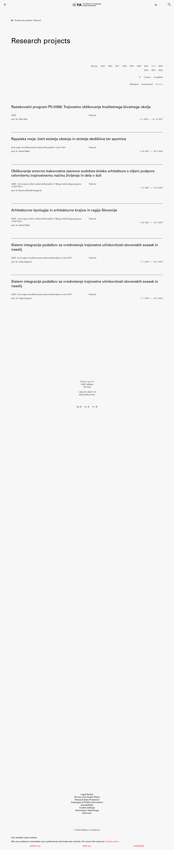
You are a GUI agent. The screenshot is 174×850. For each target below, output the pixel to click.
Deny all (87, 846)
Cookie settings (87, 807)
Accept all (35, 846)
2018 (124, 66)
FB (78, 406)
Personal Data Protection (87, 799)
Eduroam (87, 812)
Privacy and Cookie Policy (87, 796)
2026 (160, 70)
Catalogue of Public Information (87, 802)
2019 (132, 66)
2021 (146, 66)
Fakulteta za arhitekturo (90, 829)
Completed (158, 77)
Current (147, 77)
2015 (103, 66)
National (159, 84)
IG (85, 406)
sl (156, 4)
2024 (146, 70)
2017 (117, 66)
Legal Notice (87, 794)
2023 (160, 66)
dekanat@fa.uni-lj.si (87, 394)
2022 (153, 66)
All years (94, 66)
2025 (153, 70)
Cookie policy (111, 841)
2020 (139, 66)
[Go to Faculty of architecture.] (12, 20)
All (139, 77)
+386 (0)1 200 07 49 (87, 391)
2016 (110, 66)
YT (93, 406)
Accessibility (87, 805)
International (147, 84)
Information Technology (87, 810)
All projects (134, 84)
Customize (139, 846)
